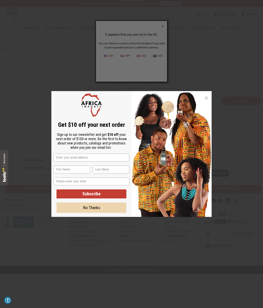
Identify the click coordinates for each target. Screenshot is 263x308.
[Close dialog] (206, 98)
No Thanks (91, 207)
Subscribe (91, 193)
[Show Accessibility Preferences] (7, 300)
